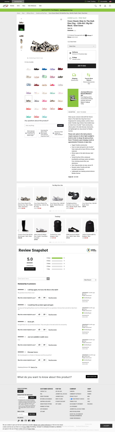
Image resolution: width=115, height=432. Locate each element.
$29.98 (23, 208)
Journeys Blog (59, 396)
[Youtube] (33, 420)
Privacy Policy (74, 396)
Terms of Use (73, 401)
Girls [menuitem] (18, 6)
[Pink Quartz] (36, 75)
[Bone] (28, 75)
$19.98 (39, 208)
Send (60, 125)
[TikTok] (18, 420)
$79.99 (35, 239)
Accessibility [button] (104, 1)
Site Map (42, 411)
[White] (28, 67)
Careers (72, 391)
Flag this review (52, 297)
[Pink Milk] (60, 91)
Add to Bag (82, 66)
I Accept (106, 426)
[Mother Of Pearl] (60, 83)
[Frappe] (60, 99)
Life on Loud (59, 391)
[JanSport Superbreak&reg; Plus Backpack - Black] (89, 226)
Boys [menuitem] (23, 6)
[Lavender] (52, 67)
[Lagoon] (28, 115)
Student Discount (60, 401)
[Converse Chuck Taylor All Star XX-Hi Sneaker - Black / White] (25, 226)
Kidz (88, 399)
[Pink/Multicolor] (52, 83)
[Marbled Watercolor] (36, 99)
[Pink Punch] (36, 115)
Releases (90, 404)
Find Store (32, 414)
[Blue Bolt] (44, 67)
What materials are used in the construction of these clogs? (31, 133)
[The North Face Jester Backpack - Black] (57, 226)
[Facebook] (29, 420)
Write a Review (29, 269)
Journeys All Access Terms (77, 409)
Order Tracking (91, 1)
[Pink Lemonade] (44, 99)
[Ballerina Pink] (52, 75)
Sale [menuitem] (40, 6)
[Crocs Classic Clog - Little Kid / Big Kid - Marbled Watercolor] (57, 194)
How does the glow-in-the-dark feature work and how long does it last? (45, 133)
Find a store (20, 411)
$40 (83, 238)
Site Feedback (44, 409)
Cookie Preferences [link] (75, 418)
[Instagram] (26, 420)
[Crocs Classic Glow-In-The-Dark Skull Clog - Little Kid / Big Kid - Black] (41, 194)
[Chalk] (52, 99)
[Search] (96, 6)
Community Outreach (75, 394)
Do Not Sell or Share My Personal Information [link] (76, 414)
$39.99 (19, 208)
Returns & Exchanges (46, 399)
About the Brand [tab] (81, 112)
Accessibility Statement (76, 404)
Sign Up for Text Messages (25, 394)
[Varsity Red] (60, 107)
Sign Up (20, 391)
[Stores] (100, 6)
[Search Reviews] (48, 278)
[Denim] (28, 83)
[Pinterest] (22, 420)
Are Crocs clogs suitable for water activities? (59, 133)
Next (21, 50)
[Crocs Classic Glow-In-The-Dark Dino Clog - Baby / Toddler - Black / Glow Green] (25, 194)
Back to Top (34, 367)
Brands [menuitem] (12, 6)
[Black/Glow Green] (28, 99)
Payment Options (44, 406)
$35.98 (86, 238)
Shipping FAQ (74, 80)
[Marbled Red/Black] (60, 67)
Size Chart (73, 41)
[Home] (5, 5)
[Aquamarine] (52, 91)
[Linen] (44, 91)
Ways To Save (59, 399)
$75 (51, 238)
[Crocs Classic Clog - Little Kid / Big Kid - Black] (89, 194)
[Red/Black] (36, 83)
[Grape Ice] (52, 107)
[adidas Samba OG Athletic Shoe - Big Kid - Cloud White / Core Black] (41, 226)
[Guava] (28, 107)
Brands (89, 391)
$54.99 (68, 208)
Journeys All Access (61, 394)
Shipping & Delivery (45, 401)
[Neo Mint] (44, 75)
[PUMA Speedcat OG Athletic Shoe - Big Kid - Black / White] (73, 226)
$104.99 (20, 238)
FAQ (41, 394)
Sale (88, 401)
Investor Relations (75, 411)
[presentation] (12, 5)
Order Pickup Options (46, 404)
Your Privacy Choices (78, 399)
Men (88, 396)
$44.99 (35, 208)
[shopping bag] (110, 6)
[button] (110, 2)
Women (89, 394)
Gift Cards (58, 404)
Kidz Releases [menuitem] (32, 6)
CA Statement (73, 406)
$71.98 (54, 238)
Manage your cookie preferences (42, 425)
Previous (21, 18)
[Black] (36, 67)
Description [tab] (72, 112)
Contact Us (43, 391)
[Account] (105, 5)
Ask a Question (91, 376)
